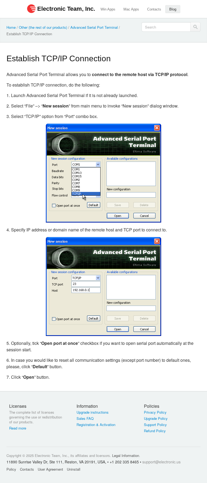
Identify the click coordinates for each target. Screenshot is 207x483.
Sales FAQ (85, 418)
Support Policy (155, 424)
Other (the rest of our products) (43, 27)
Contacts (154, 9)
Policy (11, 469)
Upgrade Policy (156, 418)
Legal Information (125, 455)
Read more (17, 428)
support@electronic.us (161, 461)
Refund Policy (155, 430)
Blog (172, 9)
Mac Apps (131, 9)
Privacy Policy (155, 412)
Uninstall (73, 469)
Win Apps (108, 9)
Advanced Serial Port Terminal (94, 27)
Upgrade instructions (93, 412)
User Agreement (50, 469)
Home (11, 27)
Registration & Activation (96, 424)
